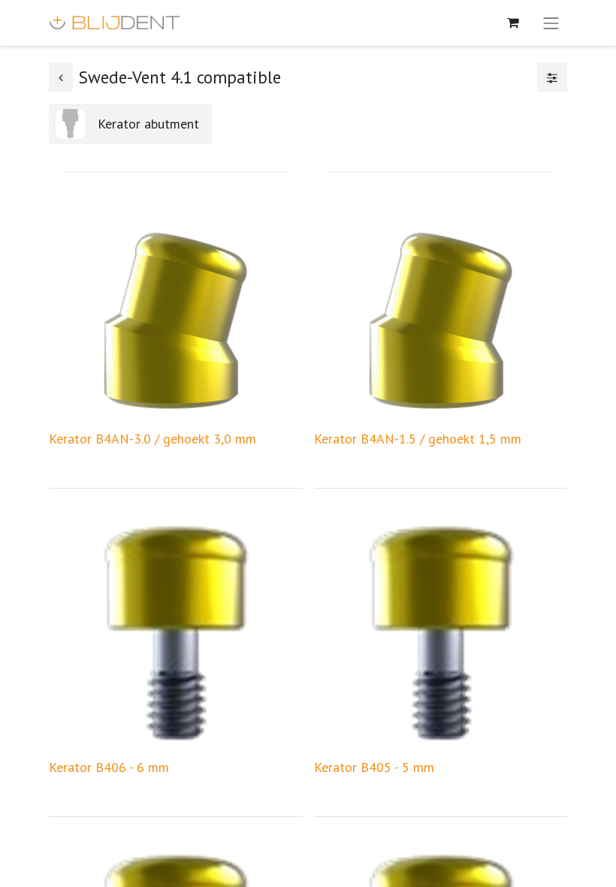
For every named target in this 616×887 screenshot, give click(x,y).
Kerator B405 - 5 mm (374, 767)
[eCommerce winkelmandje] (513, 22)
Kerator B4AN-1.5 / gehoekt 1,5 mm (417, 438)
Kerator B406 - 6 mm (109, 767)
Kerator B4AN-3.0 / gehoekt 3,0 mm (152, 438)
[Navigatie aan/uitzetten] (551, 23)
